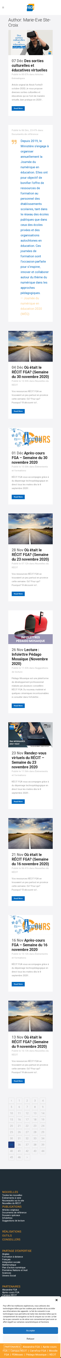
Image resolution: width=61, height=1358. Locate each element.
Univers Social (9, 1275)
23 (34, 1125)
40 (11, 1151)
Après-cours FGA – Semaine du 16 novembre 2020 (29, 945)
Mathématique (9, 1264)
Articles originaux (10, 1210)
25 (11, 1132)
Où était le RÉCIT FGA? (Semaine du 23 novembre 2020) (30, 555)
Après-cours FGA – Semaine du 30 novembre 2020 (29, 458)
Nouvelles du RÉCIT (11, 1203)
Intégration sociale (11, 1262)
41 (19, 1151)
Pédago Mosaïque (36, 1354)
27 (27, 1132)
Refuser (30, 1338)
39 (42, 1144)
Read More (18, 108)
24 (42, 1125)
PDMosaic (17, 1354)
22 (27, 1125)
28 (34, 1132)
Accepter (30, 1330)
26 (19, 1132)
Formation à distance (12, 1256)
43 (34, 1151)
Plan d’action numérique (13, 1267)
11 (19, 1113)
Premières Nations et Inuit (15, 1270)
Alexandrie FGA (9, 1289)
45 (11, 1157)
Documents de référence (25, 134)
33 (34, 1138)
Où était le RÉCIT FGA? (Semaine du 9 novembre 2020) (30, 1042)
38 (34, 1144)
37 (27, 1144)
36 (19, 1144)
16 (19, 1119)
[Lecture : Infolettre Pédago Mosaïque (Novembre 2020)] (30, 627)
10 (11, 1113)
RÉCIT (52, 1354)
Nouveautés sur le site (13, 1200)
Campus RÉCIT (9, 1295)
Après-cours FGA (10, 1292)
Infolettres (7, 1218)
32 (27, 1138)
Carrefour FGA (38, 1350)
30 (11, 1138)
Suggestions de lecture (13, 1220)
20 (11, 1125)
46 (19, 1157)
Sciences (6, 1273)
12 (27, 1113)
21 (19, 1125)
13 (34, 1113)
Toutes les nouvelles (12, 1195)
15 (11, 1119)
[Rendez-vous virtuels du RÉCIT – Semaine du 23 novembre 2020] (30, 735)
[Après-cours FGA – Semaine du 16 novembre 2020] (30, 925)
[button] (56, 1300)
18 (34, 1119)
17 (27, 1119)
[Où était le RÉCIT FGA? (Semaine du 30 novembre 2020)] (30, 346)
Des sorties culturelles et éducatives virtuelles (29, 65)
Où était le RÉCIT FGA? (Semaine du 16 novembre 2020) (30, 859)
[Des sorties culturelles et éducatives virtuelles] (30, 42)
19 (42, 1119)
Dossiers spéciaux (11, 1215)
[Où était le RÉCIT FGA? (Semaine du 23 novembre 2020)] (30, 528)
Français (6, 1259)
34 (42, 1138)
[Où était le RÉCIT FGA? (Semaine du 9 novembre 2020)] (30, 1016)
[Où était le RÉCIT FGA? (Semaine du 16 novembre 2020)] (30, 833)
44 (42, 1151)
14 (42, 1113)
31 (19, 1138)
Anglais (5, 1254)
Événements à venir (11, 1198)
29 (42, 1132)
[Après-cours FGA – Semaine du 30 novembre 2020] (30, 437)
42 (27, 1151)
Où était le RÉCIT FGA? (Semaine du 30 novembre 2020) (30, 372)
